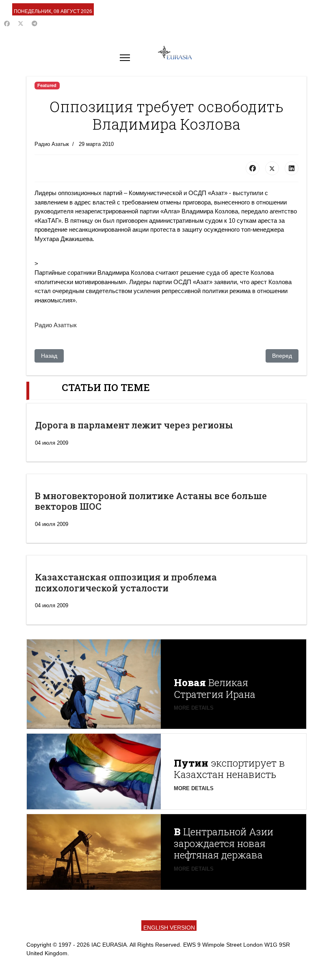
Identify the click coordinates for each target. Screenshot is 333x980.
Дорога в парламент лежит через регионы (134, 425)
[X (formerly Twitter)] (272, 168)
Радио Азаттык (56, 325)
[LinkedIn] (291, 168)
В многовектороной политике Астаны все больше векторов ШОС (151, 501)
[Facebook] (7, 23)
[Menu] (125, 58)
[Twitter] (21, 23)
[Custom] (34, 23)
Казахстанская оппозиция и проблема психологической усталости (126, 582)
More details (194, 708)
